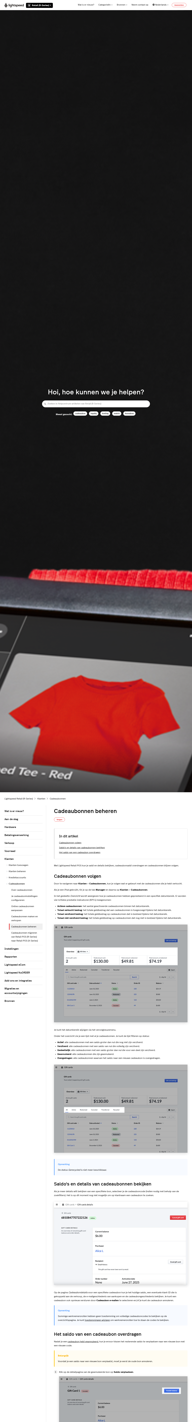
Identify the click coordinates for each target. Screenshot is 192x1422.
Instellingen (11, 949)
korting (105, 413)
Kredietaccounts (17, 877)
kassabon (129, 413)
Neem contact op (140, 5)
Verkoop (9, 843)
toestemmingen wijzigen (97, 1320)
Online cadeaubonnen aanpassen (22, 908)
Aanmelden (179, 5)
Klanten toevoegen (18, 865)
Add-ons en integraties (18, 981)
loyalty (94, 413)
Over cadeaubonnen (21, 890)
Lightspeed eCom (14, 965)
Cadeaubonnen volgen (70, 843)
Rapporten (10, 957)
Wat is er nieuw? (86, 5)
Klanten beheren (17, 871)
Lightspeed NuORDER (17, 973)
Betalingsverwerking (16, 835)
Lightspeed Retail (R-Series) (18, 799)
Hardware (10, 827)
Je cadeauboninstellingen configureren (24, 898)
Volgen (59, 819)
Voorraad (9, 851)
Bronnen (121, 5)
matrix (117, 413)
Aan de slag (11, 819)
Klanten (41, 799)
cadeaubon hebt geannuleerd (83, 1341)
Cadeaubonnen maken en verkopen (24, 918)
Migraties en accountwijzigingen (16, 990)
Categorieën (104, 5)
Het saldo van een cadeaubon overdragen (79, 852)
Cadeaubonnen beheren (23, 927)
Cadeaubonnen (58, 799)
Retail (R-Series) (40, 5)
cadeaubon (80, 413)
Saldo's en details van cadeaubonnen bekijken (82, 848)
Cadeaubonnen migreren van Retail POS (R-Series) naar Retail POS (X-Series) (24, 937)
